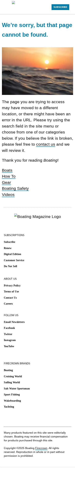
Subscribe (9, 242)
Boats (7, 170)
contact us (45, 144)
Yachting (9, 406)
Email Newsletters (14, 322)
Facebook (9, 328)
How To (9, 176)
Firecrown (41, 448)
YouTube (9, 346)
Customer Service (14, 260)
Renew (8, 248)
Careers (8, 303)
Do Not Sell (10, 266)
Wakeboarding (12, 400)
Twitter (8, 334)
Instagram (10, 340)
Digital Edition (12, 254)
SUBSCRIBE (60, 7)
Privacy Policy (12, 285)
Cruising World (13, 376)
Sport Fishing (12, 394)
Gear (6, 182)
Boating (8, 370)
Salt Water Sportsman (17, 388)
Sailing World (12, 382)
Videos (8, 194)
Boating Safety (15, 188)
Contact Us (10, 297)
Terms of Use (11, 291)
